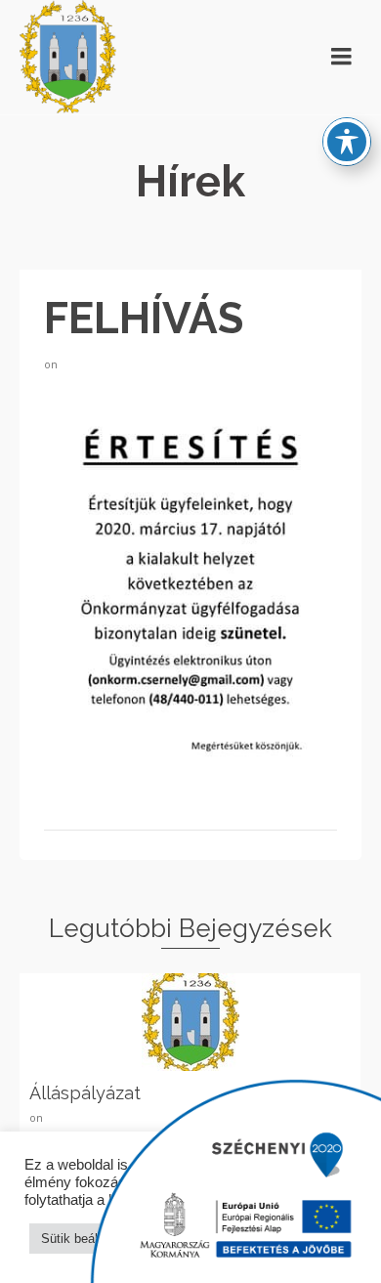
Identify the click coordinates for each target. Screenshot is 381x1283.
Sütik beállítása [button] (85, 1238)
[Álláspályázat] (190, 1022)
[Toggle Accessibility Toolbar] (346, 141)
